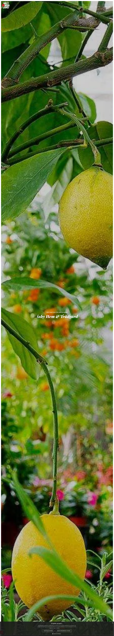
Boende (80, 6)
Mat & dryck (73, 6)
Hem (61, 6)
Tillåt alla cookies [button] (48, 630)
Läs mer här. (62, 628)
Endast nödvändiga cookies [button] (63, 630)
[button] (57, 633)
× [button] (112, 622)
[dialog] (57, 629)
